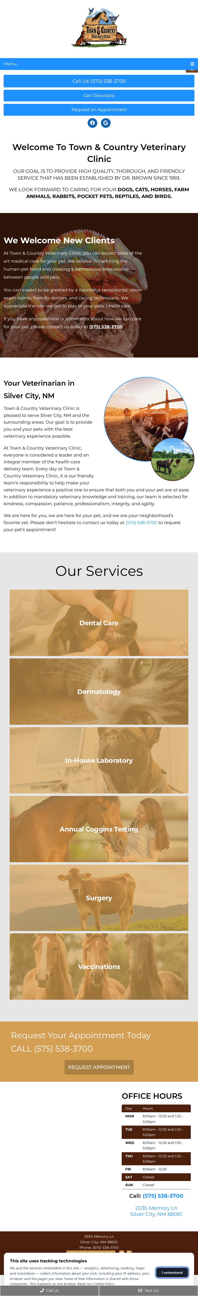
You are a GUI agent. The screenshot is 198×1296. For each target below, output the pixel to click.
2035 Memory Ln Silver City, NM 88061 (156, 1211)
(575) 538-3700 (105, 326)
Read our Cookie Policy (96, 1283)
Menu (10, 64)
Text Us (151, 1290)
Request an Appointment (99, 109)
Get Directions (99, 95)
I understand (172, 1272)
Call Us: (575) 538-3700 (99, 81)
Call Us (52, 1290)
